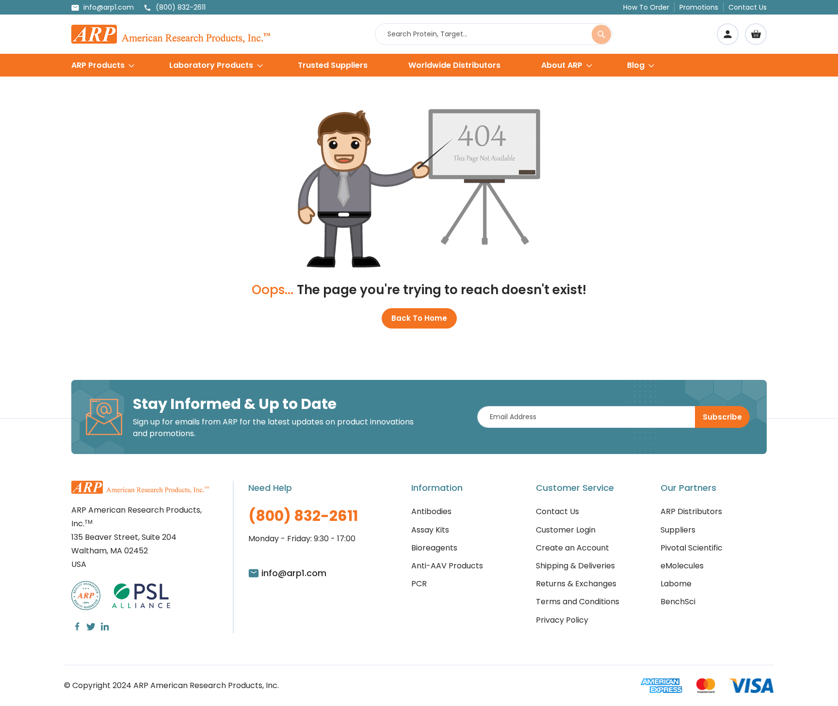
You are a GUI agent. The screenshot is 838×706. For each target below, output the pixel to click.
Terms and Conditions (577, 601)
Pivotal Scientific (692, 547)
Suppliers (678, 529)
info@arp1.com (108, 7)
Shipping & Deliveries (575, 565)
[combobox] (493, 34)
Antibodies (431, 511)
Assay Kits (430, 529)
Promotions (698, 7)
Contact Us (747, 7)
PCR (419, 583)
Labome (676, 583)
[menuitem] (102, 65)
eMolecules (682, 565)
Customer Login (566, 529)
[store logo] (170, 34)
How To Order (646, 7)
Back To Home (419, 318)
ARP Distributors (691, 511)
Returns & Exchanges (576, 583)
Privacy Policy (562, 620)
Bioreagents (434, 547)
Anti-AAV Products (447, 565)
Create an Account (572, 547)
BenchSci (678, 601)
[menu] (419, 65)
